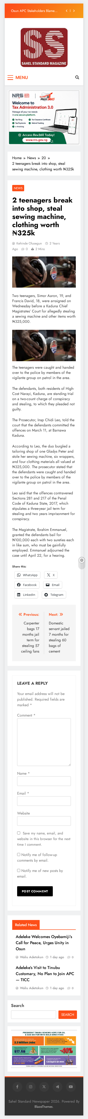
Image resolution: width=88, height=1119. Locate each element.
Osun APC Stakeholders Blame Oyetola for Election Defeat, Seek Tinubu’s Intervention (34, 11)
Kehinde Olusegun (29, 243)
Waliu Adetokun (31, 957)
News (18, 188)
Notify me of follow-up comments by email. (37, 857)
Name (23, 773)
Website (23, 813)
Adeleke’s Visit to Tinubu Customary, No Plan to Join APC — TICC (45, 974)
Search (17, 1006)
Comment (26, 715)
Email (23, 793)
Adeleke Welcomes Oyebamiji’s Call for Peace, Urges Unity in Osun (44, 943)
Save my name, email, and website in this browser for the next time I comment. (43, 839)
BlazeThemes (43, 1106)
